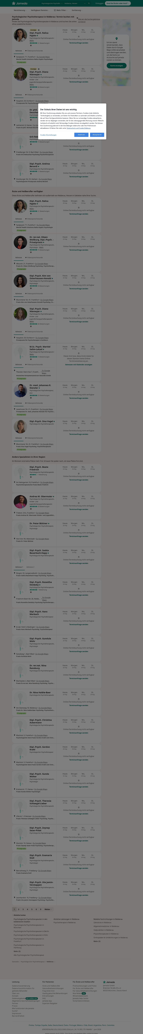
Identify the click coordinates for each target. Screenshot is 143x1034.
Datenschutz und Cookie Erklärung (79, 128)
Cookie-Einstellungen (48, 135)
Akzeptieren (97, 135)
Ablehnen (81, 135)
